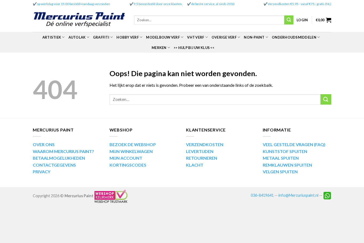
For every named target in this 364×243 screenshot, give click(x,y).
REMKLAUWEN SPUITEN (287, 164)
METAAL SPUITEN (281, 157)
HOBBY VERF (127, 37)
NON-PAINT (254, 37)
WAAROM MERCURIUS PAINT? (63, 151)
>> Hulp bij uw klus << (194, 48)
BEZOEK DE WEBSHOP (133, 144)
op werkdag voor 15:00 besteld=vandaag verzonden (73, 4)
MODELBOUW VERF (163, 37)
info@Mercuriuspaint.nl (298, 195)
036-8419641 (262, 195)
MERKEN (159, 48)
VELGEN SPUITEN (280, 171)
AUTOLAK (77, 37)
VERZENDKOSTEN (204, 144)
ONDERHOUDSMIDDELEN (294, 37)
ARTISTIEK (51, 37)
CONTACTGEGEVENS (54, 164)
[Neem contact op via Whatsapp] (327, 195)
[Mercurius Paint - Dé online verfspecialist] (79, 20)
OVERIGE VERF (224, 37)
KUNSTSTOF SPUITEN (285, 151)
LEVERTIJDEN (199, 151)
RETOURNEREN (201, 157)
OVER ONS (44, 144)
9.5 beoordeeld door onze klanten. (158, 4)
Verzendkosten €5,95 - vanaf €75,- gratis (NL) (299, 4)
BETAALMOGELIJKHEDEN (59, 157)
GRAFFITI (101, 37)
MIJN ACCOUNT (126, 157)
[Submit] (288, 19)
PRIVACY (41, 171)
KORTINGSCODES (128, 164)
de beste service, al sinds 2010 (212, 4)
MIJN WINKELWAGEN (131, 151)
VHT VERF (195, 37)
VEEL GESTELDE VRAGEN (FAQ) (294, 144)
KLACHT (194, 164)
